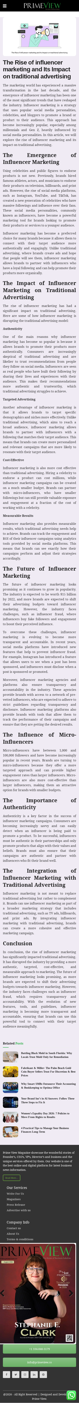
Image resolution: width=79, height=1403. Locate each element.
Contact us (14, 1228)
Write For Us (15, 1193)
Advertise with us (19, 1210)
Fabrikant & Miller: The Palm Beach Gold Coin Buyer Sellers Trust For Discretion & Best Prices (48, 1072)
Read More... (11, 1177)
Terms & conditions (20, 1239)
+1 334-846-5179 (39, 1349)
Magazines (14, 1199)
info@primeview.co (39, 1362)
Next (69, 1293)
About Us (13, 1233)
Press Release (16, 1204)
